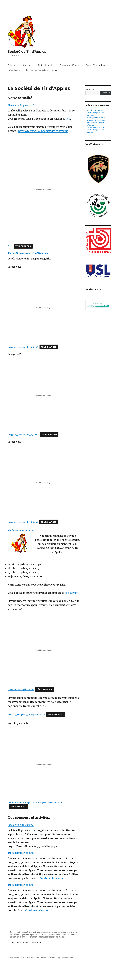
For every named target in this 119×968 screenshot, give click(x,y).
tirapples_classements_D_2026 (23, 434)
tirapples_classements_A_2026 (23, 347)
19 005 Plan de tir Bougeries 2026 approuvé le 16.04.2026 (35, 802)
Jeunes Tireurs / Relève (97, 65)
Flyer (10, 246)
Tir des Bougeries (46, 65)
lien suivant (71, 592)
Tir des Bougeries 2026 (21, 530)
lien (68, 118)
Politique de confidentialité (36, 958)
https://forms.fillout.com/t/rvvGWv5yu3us (43, 131)
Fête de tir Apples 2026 (21, 105)
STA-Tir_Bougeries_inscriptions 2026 (26, 714)
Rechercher (89, 90)
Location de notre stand (37, 70)
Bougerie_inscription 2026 (21, 689)
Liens (54, 70)
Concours (27, 65)
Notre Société (14, 70)
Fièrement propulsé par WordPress (61, 958)
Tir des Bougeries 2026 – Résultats (28, 253)
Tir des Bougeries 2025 (21, 884)
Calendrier (12, 65)
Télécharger (23, 246)
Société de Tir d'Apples (27, 52)
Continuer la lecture (51, 878)
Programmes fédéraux (70, 65)
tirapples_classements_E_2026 (23, 522)
